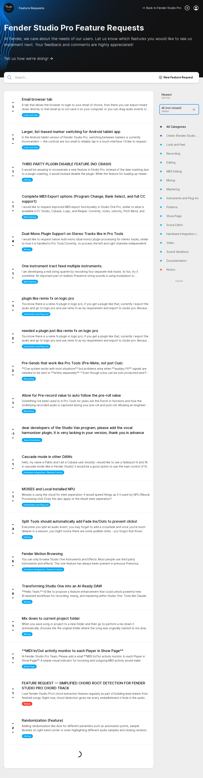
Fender (179, 281)
